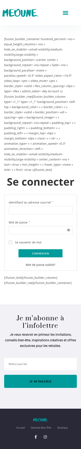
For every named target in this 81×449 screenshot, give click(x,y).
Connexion (40, 253)
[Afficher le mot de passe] (67, 230)
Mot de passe (19, 222)
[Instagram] (45, 437)
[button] (65, 12)
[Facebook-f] (35, 437)
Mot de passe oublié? (40, 265)
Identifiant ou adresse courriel (31, 202)
